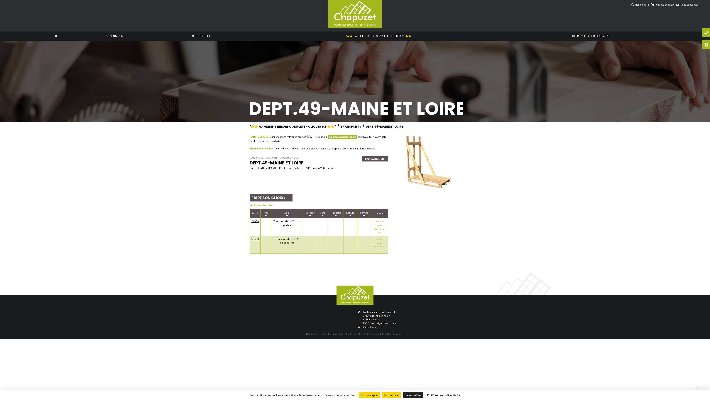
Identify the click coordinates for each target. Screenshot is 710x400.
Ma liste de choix (664, 4)
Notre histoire (201, 36)
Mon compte (642, 4)
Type (265, 212)
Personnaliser (413, 395)
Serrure (364, 212)
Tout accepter (369, 395)
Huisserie (336, 212)
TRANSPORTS (351, 126)
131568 (255, 239)
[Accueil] (56, 35)
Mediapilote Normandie (332, 334)
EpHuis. (350, 212)
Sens (322, 212)
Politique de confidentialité (377, 334)
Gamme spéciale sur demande (590, 36)
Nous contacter (689, 4)
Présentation (114, 36)
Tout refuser (391, 395)
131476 (255, 221)
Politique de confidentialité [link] (443, 395)
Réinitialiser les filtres (262, 205)
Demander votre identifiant (290, 148)
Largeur (310, 212)
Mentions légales (353, 334)
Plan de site (398, 334)
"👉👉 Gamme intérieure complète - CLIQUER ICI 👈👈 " (379, 36)
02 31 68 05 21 (369, 326)
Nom (287, 212)
